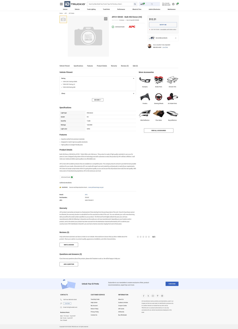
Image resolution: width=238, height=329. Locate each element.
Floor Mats (159, 120)
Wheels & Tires (136, 9)
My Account (94, 305)
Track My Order (95, 299)
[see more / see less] (97, 99)
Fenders (145, 103)
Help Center (94, 302)
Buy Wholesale (122, 315)
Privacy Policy (95, 312)
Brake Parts (158, 86)
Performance (121, 9)
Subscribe (172, 284)
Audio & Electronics (154, 9)
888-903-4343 (166, 5)
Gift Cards (121, 308)
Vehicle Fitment (65, 66)
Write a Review (69, 245)
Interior (65, 9)
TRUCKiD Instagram (162, 296)
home (61, 13)
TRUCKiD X (148, 296)
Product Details (102, 66)
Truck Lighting (91, 9)
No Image (63, 19)
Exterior (77, 9)
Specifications (78, 66)
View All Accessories (158, 130)
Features (90, 66)
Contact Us (94, 315)
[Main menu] (61, 4)
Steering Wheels (158, 103)
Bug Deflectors (172, 120)
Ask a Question (69, 264)
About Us (121, 299)
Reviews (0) (125, 66)
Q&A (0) (135, 66)
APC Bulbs (71, 13)
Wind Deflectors (144, 120)
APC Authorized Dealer (66, 177)
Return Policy (94, 308)
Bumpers (145, 86)
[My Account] (173, 4)
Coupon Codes (122, 305)
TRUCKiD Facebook (143, 296)
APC (66, 13)
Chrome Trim (172, 86)
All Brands (121, 312)
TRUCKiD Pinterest (157, 296)
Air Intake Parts (172, 103)
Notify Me (163, 24)
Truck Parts (106, 9)
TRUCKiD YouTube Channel (153, 296)
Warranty (114, 66)
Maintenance (172, 9)
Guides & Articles (123, 302)
